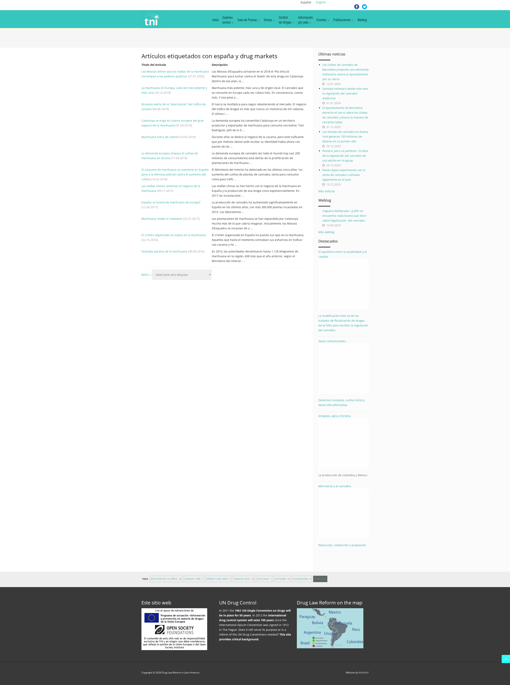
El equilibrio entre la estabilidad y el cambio (342, 254)
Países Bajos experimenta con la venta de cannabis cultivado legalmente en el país (343, 174)
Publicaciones (342, 20)
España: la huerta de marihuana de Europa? (170, 202)
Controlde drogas (285, 20)
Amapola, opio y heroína (342, 445)
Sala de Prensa (247, 20)
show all (320, 578)
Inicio (215, 20)
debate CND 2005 (218, 578)
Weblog (362, 20)
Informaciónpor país (305, 20)
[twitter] (365, 6)
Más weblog (326, 232)
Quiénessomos (227, 20)
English (321, 2)
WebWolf (364, 672)
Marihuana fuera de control (159, 137)
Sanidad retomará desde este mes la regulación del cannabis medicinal (345, 93)
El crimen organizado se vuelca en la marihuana (173, 235)
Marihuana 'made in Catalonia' (161, 219)
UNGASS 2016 (244, 578)
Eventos (322, 20)
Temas (268, 20)
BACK (145, 275)
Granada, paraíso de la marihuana (164, 251)
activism (282, 578)
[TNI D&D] (151, 19)
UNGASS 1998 (194, 578)
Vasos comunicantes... (333, 341)
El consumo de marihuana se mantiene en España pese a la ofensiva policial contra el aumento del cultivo (175, 174)
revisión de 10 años (166, 578)
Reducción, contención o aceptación (342, 545)
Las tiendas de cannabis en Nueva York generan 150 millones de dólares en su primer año (345, 136)
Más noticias (326, 191)
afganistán (302, 578)
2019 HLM (264, 578)
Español (306, 2)
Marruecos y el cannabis (334, 486)
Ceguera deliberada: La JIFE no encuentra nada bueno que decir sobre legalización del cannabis (344, 215)
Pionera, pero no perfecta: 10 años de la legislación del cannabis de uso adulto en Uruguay (345, 155)
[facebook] (357, 6)
